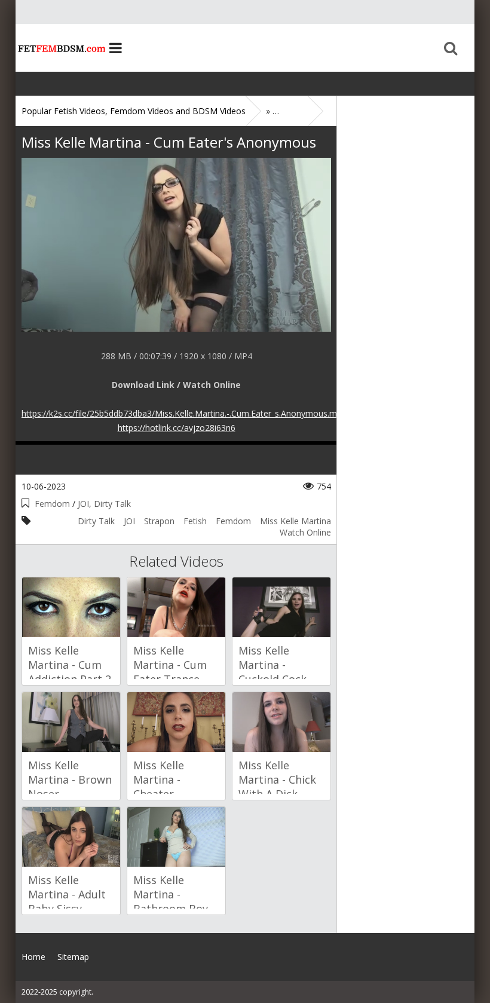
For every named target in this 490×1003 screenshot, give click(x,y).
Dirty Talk (96, 521)
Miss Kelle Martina (295, 521)
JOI (129, 521)
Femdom (52, 503)
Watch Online (305, 532)
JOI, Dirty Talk (104, 503)
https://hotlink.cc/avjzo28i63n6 (176, 427)
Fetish (195, 521)
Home (60, 48)
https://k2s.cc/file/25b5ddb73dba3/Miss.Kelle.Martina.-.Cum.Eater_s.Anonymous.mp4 (184, 413)
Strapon (159, 521)
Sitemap (73, 956)
